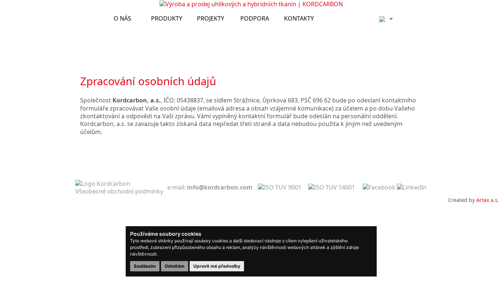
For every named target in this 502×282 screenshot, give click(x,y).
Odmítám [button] (174, 266)
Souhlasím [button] (145, 266)
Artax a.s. (487, 199)
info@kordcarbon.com (219, 187)
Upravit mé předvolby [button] (216, 266)
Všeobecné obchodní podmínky (119, 191)
